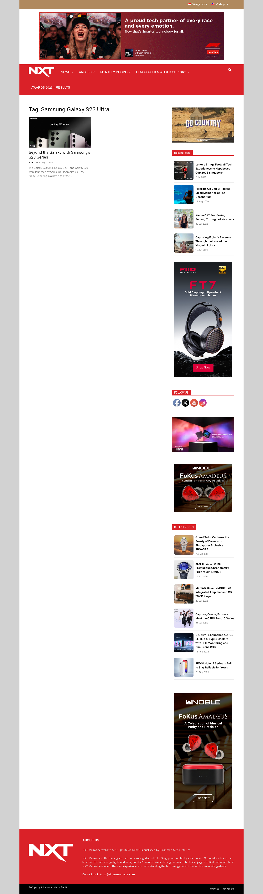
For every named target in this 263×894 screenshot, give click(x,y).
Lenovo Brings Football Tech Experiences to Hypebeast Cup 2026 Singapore (214, 168)
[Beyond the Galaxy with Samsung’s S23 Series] (60, 132)
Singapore (228, 889)
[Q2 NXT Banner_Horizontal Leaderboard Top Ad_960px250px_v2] (131, 59)
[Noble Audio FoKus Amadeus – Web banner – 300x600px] (203, 808)
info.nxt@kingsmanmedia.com (116, 874)
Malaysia (214, 889)
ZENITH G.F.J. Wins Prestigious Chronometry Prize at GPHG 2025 (212, 567)
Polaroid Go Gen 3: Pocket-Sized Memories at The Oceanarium (213, 192)
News (65, 72)
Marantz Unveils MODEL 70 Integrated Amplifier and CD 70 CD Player (213, 592)
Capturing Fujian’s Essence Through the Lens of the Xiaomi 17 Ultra (213, 241)
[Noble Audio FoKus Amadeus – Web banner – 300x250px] (203, 511)
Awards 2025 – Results (50, 87)
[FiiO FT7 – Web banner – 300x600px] (203, 376)
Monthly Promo (113, 72)
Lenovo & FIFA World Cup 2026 (161, 72)
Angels (85, 72)
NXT (31, 162)
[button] (229, 70)
